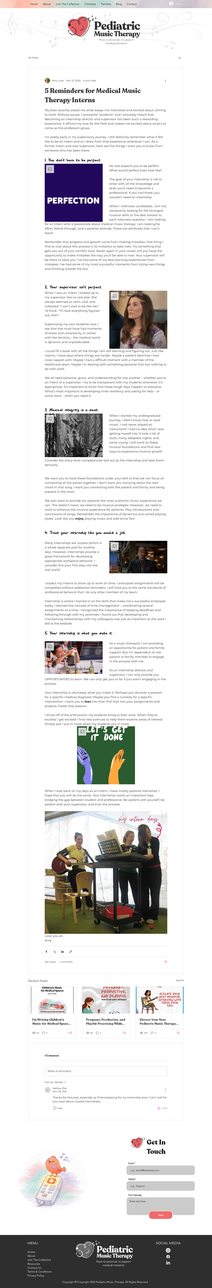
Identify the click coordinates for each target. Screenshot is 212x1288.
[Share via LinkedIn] (62, 951)
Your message (135, 1195)
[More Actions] (165, 1090)
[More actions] (165, 81)
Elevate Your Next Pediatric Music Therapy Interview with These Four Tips (159, 1022)
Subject (131, 1179)
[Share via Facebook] (46, 951)
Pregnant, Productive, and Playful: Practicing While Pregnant (105, 1022)
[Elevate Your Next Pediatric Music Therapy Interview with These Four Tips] (160, 1000)
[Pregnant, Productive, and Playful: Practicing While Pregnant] (106, 1000)
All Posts (33, 57)
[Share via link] (70, 951)
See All (180, 980)
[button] (179, 58)
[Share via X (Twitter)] (54, 951)
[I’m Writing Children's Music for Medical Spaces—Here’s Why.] (52, 1000)
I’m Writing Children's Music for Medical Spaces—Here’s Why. (52, 1022)
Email (131, 1163)
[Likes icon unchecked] (55, 1108)
